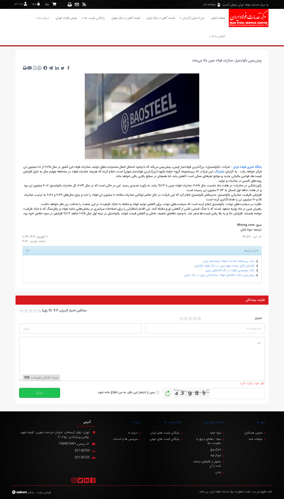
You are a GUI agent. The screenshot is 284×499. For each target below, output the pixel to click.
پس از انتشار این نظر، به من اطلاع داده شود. (126, 392)
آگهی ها (261, 422)
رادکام (31, 492)
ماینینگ (219, 171)
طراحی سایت (44, 492)
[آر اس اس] (84, 4)
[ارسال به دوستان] (30, 67)
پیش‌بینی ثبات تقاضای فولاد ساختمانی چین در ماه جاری (219, 274)
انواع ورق (215, 449)
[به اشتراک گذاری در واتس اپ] (39, 67)
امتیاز (258, 318)
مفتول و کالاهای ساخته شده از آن (207, 463)
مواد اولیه (215, 432)
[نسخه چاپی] (69, 4)
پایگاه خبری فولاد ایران (247, 166)
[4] (195, 319)
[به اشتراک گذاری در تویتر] (63, 67)
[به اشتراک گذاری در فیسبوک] (68, 67)
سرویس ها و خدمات (125, 439)
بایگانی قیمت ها (173, 422)
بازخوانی (168, 392)
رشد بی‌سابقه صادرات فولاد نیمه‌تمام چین (228, 260)
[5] (199, 319)
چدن (218, 472)
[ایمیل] (76, 4)
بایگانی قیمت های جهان (164, 439)
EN (47, 4)
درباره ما (136, 422)
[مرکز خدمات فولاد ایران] (248, 18)
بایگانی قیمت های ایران (164, 432)
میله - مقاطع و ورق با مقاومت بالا (208, 441)
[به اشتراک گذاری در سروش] (45, 67)
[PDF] (35, 67)
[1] (181, 319)
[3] (190, 319)
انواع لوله (215, 455)
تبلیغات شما (255, 439)
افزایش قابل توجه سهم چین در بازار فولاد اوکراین (224, 265)
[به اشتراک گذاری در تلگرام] (51, 67)
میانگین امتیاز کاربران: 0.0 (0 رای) (64, 310)
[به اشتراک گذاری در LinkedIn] (57, 67)
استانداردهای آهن (214, 422)
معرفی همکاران (253, 432)
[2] (186, 319)
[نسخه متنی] (25, 67)
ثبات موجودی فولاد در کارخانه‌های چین (229, 270)
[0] (22, 311)
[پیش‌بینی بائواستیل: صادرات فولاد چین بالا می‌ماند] (142, 116)
